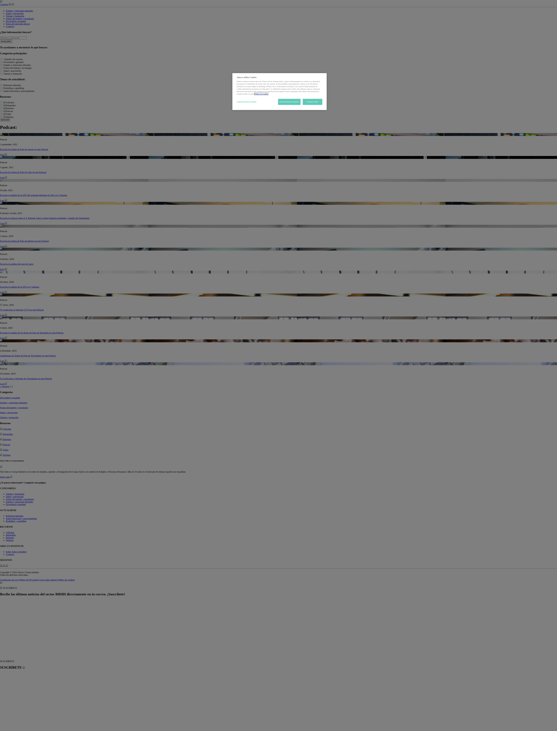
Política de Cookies (261, 94)
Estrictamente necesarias (289, 102)
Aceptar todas (312, 102)
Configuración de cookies (246, 101)
